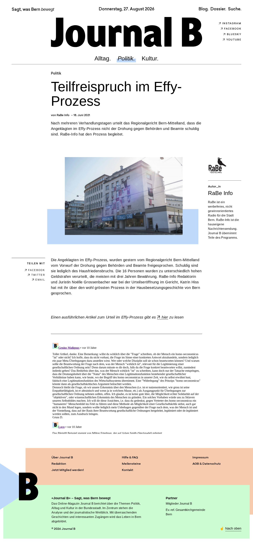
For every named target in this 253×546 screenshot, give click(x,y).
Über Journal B (62, 457)
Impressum (200, 457)
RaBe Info (63, 115)
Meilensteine (131, 463)
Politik (56, 73)
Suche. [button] (234, 9)
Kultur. (150, 58)
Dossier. (218, 9)
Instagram (231, 23)
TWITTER (38, 275)
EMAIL (40, 279)
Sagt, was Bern (33, 9)
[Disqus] (126, 387)
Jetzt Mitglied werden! (67, 470)
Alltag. (102, 58)
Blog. (204, 9)
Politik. (126, 58)
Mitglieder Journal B (179, 503)
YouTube (233, 40)
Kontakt (127, 470)
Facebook (232, 29)
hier (165, 317)
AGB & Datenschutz (206, 463)
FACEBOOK (36, 270)
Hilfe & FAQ (130, 457)
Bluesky (234, 34)
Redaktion (58, 463)
